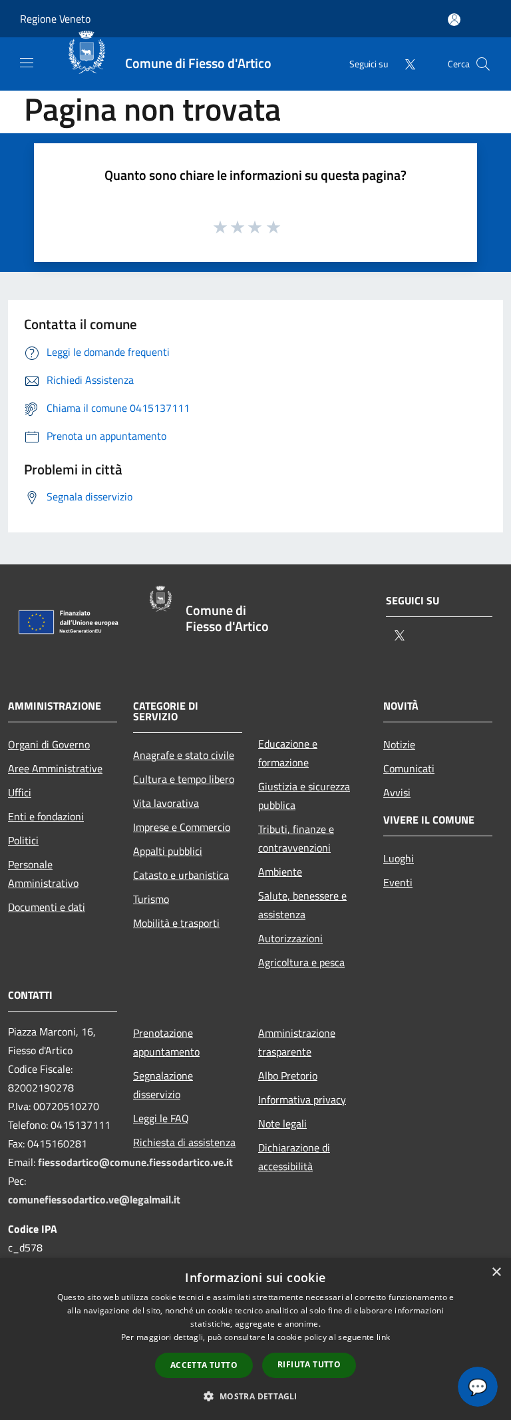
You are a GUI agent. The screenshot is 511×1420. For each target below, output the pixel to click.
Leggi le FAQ (161, 1118)
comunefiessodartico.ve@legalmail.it (94, 1199)
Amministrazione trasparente (296, 1042)
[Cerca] (483, 64)
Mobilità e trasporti (176, 923)
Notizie (399, 744)
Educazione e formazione (287, 753)
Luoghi (398, 858)
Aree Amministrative (55, 768)
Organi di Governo (49, 744)
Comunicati (408, 768)
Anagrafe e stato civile (183, 755)
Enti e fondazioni (46, 816)
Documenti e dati (46, 907)
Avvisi (397, 792)
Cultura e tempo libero (183, 779)
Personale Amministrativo (43, 873)
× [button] (496, 1272)
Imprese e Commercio (181, 827)
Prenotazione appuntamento (166, 1042)
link (383, 1337)
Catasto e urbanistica (181, 875)
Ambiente (280, 872)
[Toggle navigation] (27, 63)
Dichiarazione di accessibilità (294, 1156)
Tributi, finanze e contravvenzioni (296, 838)
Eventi (398, 882)
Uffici (19, 792)
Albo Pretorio (287, 1075)
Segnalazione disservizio (163, 1084)
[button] (255, 1396)
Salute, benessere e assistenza (302, 905)
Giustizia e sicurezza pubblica (304, 795)
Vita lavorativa (166, 803)
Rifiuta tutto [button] (309, 1364)
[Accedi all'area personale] (454, 19)
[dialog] (255, 1339)
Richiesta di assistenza (184, 1142)
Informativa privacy (302, 1099)
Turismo (151, 899)
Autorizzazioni (290, 938)
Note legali (282, 1123)
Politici (23, 840)
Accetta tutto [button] (204, 1365)
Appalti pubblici (167, 851)
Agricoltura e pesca (301, 962)
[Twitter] (404, 64)
